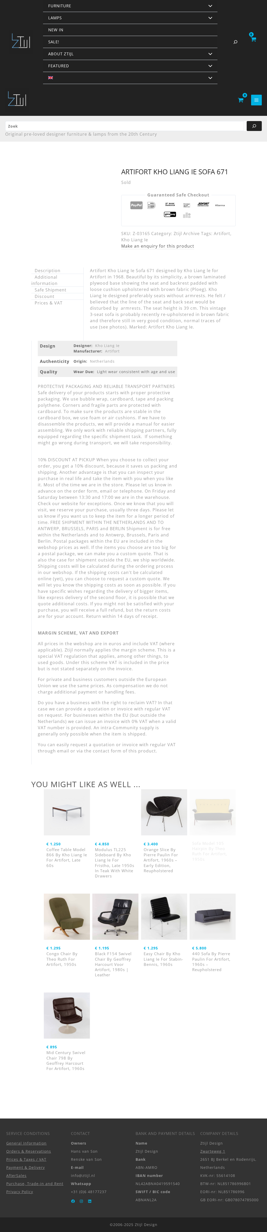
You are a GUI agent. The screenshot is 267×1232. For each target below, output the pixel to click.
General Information (26, 1143)
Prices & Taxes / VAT (26, 1159)
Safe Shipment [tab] (50, 290)
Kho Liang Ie (134, 240)
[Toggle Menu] (209, 6)
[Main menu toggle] (256, 100)
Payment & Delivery (25, 1167)
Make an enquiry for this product (157, 246)
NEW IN (55, 29)
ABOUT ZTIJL (61, 53)
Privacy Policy (19, 1191)
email (63, 751)
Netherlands (102, 361)
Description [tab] (47, 270)
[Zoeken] (254, 126)
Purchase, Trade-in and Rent (34, 1183)
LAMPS (55, 17)
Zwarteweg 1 (212, 1151)
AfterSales (16, 1175)
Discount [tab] (44, 296)
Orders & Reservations (28, 1151)
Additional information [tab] (44, 280)
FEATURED (58, 65)
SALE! (53, 41)
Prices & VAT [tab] (49, 303)
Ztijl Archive (187, 233)
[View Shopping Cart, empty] (253, 42)
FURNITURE (59, 5)
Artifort (222, 233)
